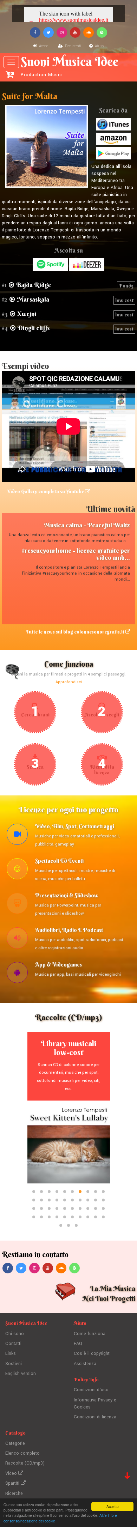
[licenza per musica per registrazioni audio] (17, 939)
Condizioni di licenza (95, 1417)
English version (20, 1373)
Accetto (112, 1506)
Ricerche (14, 1493)
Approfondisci (69, 682)
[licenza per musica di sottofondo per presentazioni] (17, 904)
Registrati (72, 46)
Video (11, 1473)
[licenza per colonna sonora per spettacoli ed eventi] (17, 870)
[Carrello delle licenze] (10, 74)
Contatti (13, 1343)
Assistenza (85, 1364)
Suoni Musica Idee (69, 66)
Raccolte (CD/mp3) (25, 1463)
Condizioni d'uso (91, 1390)
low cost (124, 300)
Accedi (44, 46)
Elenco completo (22, 1453)
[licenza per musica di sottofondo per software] (17, 973)
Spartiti (13, 1483)
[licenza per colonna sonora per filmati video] (17, 835)
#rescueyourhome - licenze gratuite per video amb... (76, 554)
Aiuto (99, 46)
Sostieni (13, 1364)
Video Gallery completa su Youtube (46, 491)
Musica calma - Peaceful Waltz (87, 525)
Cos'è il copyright (92, 1353)
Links (10, 1353)
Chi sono (14, 1334)
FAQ (78, 1343)
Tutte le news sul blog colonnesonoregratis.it (75, 632)
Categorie (15, 1443)
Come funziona (89, 1334)
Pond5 (126, 286)
